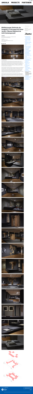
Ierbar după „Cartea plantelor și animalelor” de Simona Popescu (28, 54)
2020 (10, 392)
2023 (6, 392)
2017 (13, 392)
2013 (18, 392)
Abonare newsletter (27, 388)
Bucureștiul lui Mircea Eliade (27, 57)
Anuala (5, 2)
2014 (17, 392)
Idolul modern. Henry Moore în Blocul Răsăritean (28, 59)
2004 (28, 392)
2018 (12, 392)
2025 (4, 392)
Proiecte (15, 2)
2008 (23, 392)
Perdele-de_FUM (27, 70)
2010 (21, 392)
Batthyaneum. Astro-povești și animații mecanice (27, 63)
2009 (22, 392)
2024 (5, 392)
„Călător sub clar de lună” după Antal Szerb (28, 60)
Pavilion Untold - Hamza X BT (28, 45)
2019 (11, 392)
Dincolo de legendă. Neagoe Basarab (27, 52)
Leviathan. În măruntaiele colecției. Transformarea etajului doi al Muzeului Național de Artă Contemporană (28, 48)
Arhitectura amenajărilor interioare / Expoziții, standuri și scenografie (22, 4)
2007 (25, 392)
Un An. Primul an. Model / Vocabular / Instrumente (28, 50)
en (30, 0)
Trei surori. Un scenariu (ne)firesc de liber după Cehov (27, 40)
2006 (26, 392)
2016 (14, 392)
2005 (27, 392)
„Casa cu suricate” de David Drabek (28, 56)
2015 (15, 392)
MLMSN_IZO (26, 61)
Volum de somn (27, 75)
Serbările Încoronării (27, 64)
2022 (8, 392)
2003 (29, 392)
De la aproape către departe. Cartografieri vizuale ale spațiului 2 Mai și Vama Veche (28, 68)
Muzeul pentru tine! (27, 79)
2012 (19, 392)
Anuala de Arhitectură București (5, 4)
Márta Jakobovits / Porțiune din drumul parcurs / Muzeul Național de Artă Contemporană (28, 77)
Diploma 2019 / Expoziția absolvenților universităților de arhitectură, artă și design (28, 43)
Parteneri (26, 2)
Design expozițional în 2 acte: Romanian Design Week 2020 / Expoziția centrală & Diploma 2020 (28, 37)
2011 (20, 392)
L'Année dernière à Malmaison (27, 66)
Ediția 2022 (12, 4)
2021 (9, 392)
